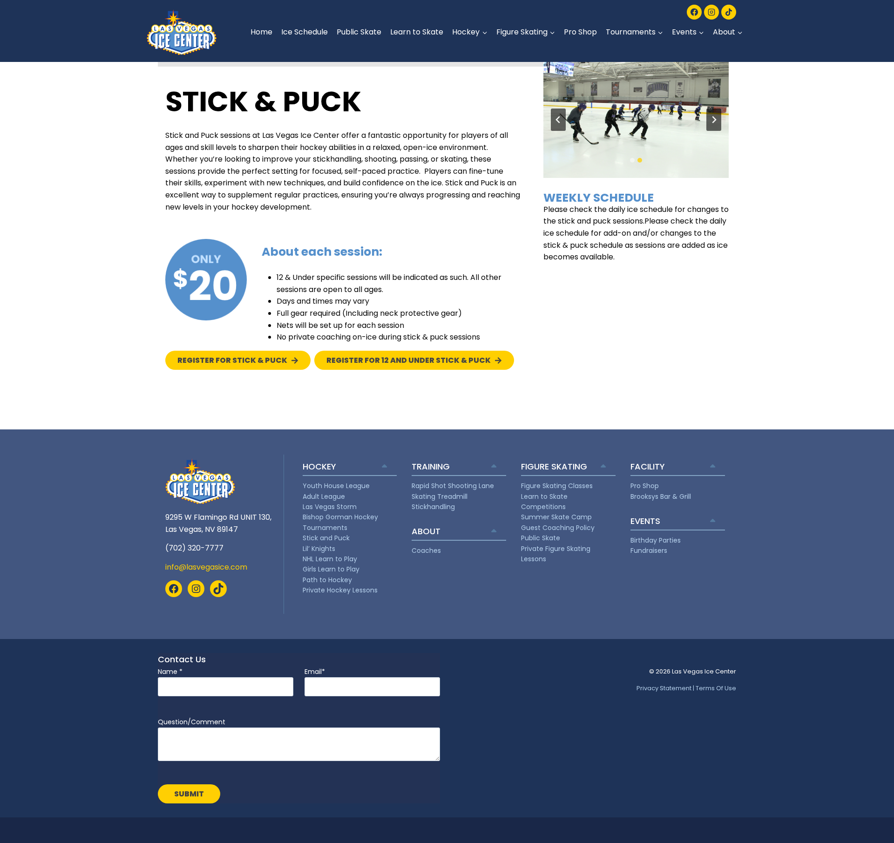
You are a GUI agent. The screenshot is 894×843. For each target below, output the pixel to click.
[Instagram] (711, 12)
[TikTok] (728, 12)
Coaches (426, 550)
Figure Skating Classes (557, 485)
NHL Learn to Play (330, 559)
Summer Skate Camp (556, 517)
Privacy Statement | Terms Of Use (686, 688)
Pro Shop (580, 32)
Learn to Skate (416, 32)
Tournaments (325, 527)
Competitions (543, 506)
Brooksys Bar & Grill (660, 496)
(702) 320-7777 (194, 548)
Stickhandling (433, 506)
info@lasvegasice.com (206, 567)
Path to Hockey (327, 580)
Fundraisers (648, 550)
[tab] (632, 160)
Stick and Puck (326, 538)
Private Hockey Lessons (340, 590)
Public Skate (359, 32)
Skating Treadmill (439, 496)
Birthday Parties (655, 540)
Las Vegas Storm (330, 506)
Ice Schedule (304, 32)
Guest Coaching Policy (558, 527)
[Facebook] (694, 12)
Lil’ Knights (319, 548)
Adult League (324, 496)
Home (261, 32)
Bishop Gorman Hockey (340, 517)
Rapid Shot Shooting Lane (453, 485)
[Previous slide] (558, 120)
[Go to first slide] (713, 120)
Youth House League (336, 485)
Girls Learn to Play (331, 569)
